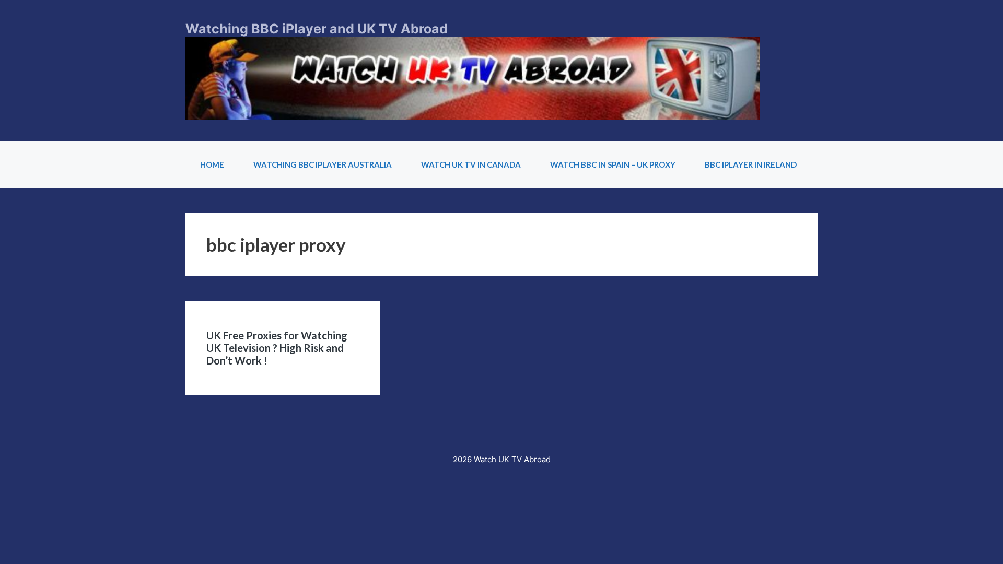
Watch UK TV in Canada (471, 164)
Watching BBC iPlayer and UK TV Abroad (316, 29)
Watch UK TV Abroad (512, 459)
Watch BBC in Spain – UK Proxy (612, 164)
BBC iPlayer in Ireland (751, 164)
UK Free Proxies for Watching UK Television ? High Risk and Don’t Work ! (276, 348)
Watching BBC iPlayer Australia (322, 164)
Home (212, 164)
